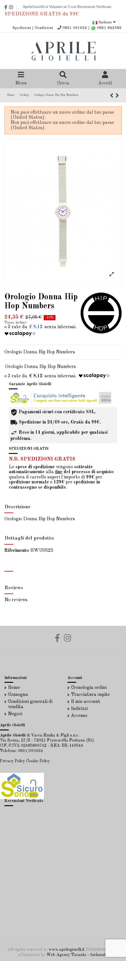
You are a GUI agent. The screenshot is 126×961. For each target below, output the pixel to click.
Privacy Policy (12, 761)
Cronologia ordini (89, 687)
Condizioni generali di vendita (30, 704)
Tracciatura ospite (90, 694)
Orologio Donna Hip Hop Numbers (40, 366)
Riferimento (16, 550)
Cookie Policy (38, 761)
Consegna (18, 694)
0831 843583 (109, 28)
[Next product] (117, 96)
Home (14, 687)
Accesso (79, 715)
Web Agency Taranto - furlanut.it (78, 955)
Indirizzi (79, 708)
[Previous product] (112, 96)
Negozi (15, 714)
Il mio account (85, 701)
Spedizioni (22, 28)
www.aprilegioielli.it (67, 950)
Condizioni (44, 28)
